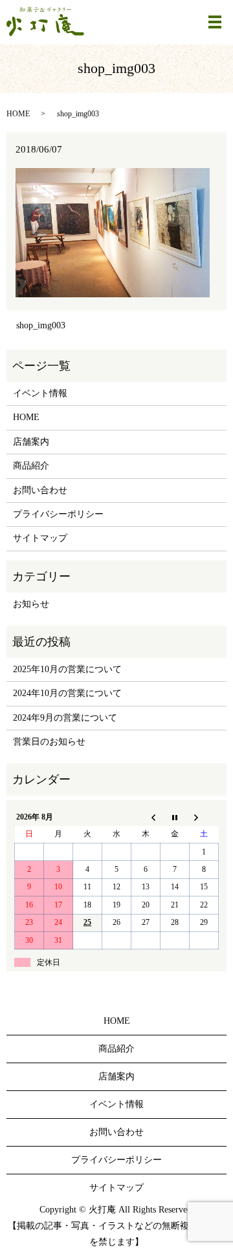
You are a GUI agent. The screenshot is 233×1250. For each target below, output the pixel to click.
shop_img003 (40, 325)
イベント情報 (40, 393)
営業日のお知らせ (49, 742)
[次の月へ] (204, 817)
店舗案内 (31, 442)
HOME (18, 113)
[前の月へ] (146, 817)
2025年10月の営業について (67, 669)
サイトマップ (40, 538)
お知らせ (31, 604)
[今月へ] (175, 817)
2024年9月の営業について (65, 718)
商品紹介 (31, 466)
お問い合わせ (40, 490)
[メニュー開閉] (214, 22)
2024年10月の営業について (67, 693)
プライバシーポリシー (58, 514)
